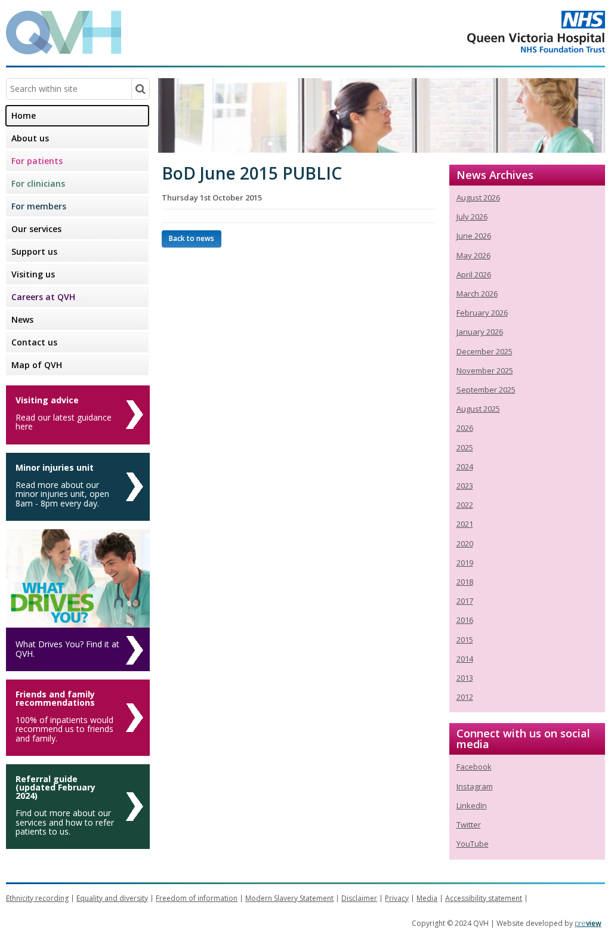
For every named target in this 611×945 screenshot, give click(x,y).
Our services (36, 228)
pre (588, 923)
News (22, 319)
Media (426, 898)
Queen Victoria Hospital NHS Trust (488, 31)
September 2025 (486, 389)
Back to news (191, 238)
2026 (464, 427)
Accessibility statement (483, 898)
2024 (464, 466)
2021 (464, 523)
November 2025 (484, 370)
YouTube (472, 843)
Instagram (474, 786)
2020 (464, 543)
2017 (464, 600)
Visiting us (33, 274)
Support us (34, 251)
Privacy (397, 898)
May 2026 (473, 255)
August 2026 (478, 197)
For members (38, 206)
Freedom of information (196, 898)
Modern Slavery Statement (289, 898)
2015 (464, 639)
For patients (37, 160)
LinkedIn (471, 805)
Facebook (474, 766)
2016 (464, 619)
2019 (464, 562)
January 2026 (479, 331)
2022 (464, 504)
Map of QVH (36, 364)
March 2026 (477, 293)
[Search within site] (140, 89)
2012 (464, 696)
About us (30, 138)
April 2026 (473, 274)
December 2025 (484, 351)
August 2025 (478, 408)
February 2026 (482, 312)
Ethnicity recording (37, 898)
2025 (464, 447)
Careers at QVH (43, 296)
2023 (464, 485)
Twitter (468, 824)
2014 (464, 658)
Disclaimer (359, 898)
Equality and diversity (112, 898)
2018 (464, 581)
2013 (464, 677)
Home (23, 115)
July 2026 (471, 216)
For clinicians (38, 183)
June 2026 (473, 235)
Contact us (34, 342)
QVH (63, 32)
